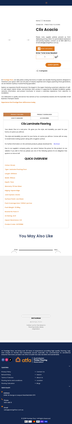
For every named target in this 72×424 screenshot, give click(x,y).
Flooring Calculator (8, 383)
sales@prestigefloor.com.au (13, 410)
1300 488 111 (8, 402)
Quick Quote (53, 65)
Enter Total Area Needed (46, 53)
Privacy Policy (6, 372)
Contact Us (41, 372)
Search (39, 375)
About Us (40, 378)
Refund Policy (6, 375)
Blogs (38, 383)
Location (40, 380)
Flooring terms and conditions (11, 380)
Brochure (57, 144)
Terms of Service (7, 378)
